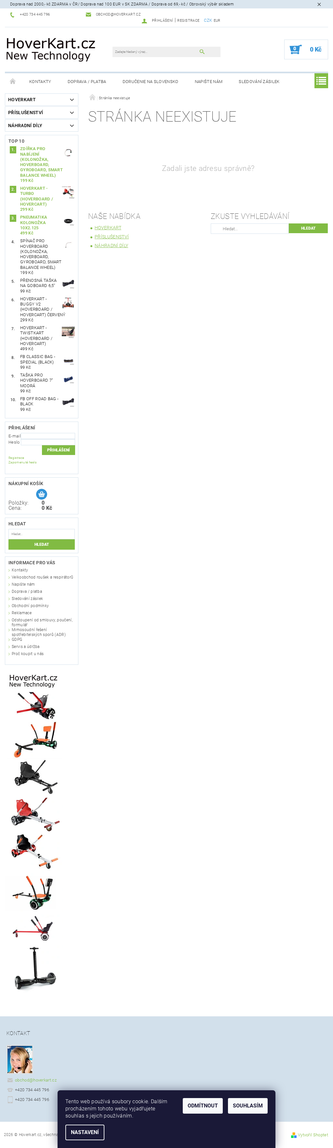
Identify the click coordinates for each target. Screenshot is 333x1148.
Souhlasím (248, 1106)
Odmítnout (203, 1106)
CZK (208, 20)
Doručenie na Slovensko (151, 81)
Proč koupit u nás (28, 654)
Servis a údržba (26, 646)
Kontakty (40, 81)
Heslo (14, 442)
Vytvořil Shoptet (313, 1134)
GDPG (17, 639)
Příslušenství (25, 112)
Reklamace (22, 613)
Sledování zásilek (259, 81)
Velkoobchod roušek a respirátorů (42, 577)
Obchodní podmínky (30, 606)
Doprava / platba (87, 81)
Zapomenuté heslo (22, 462)
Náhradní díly (25, 125)
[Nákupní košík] (41, 494)
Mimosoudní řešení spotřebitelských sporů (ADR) (39, 632)
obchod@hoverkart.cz (36, 1080)
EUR (217, 20)
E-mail (14, 436)
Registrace (188, 20)
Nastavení (85, 1132)
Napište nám (209, 81)
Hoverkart (22, 99)
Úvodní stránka (13, 81)
